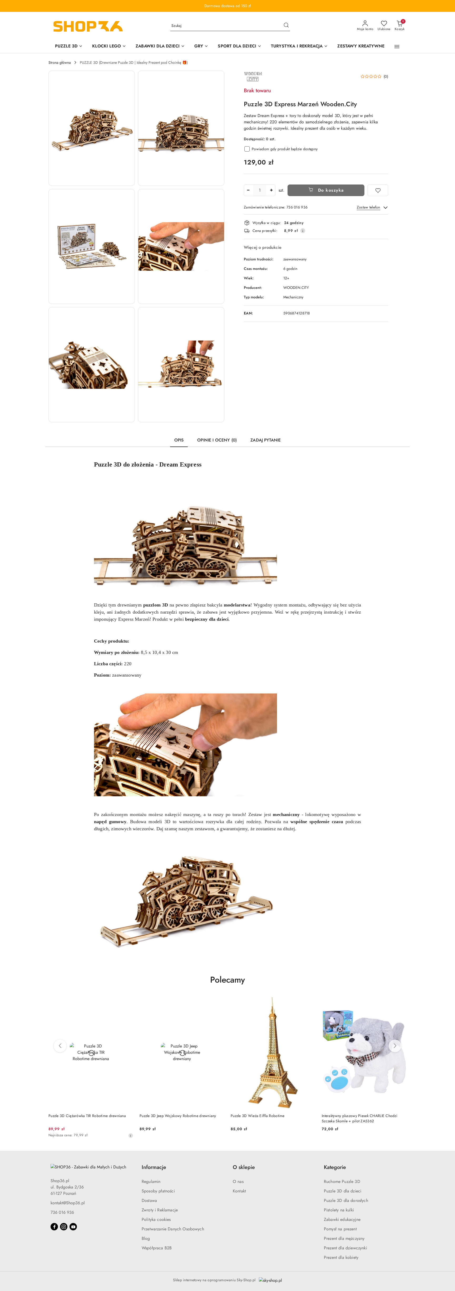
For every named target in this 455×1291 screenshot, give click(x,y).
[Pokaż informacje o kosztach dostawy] (303, 231)
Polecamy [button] (227, 980)
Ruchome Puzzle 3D (342, 1181)
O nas (238, 1181)
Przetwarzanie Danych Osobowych (173, 1229)
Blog (146, 1238)
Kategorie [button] (335, 1167)
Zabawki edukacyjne (342, 1219)
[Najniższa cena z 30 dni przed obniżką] (130, 1135)
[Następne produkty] (395, 1045)
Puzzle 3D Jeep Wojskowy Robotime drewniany (178, 1115)
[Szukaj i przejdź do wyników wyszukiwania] (286, 26)
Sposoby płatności (158, 1191)
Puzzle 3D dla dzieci (342, 1191)
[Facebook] (54, 1226)
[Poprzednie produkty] (60, 1045)
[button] (397, 46)
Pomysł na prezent (340, 1229)
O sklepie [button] (244, 1167)
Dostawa (149, 1200)
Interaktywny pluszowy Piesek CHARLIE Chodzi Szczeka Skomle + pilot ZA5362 (359, 1118)
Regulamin (151, 1181)
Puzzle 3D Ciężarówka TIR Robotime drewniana (87, 1115)
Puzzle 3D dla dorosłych (346, 1200)
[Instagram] (63, 1226)
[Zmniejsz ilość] (248, 190)
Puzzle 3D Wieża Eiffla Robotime (258, 1115)
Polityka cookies (156, 1219)
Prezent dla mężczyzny (344, 1238)
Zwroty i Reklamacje (160, 1210)
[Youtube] (73, 1226)
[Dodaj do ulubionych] (378, 190)
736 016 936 (62, 1212)
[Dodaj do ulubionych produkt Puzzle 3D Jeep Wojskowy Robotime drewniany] (218, 1002)
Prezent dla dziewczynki (345, 1248)
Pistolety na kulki (339, 1210)
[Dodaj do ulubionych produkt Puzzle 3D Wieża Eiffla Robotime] (309, 1002)
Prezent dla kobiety (341, 1257)
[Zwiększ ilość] (271, 190)
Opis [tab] (179, 440)
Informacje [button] (154, 1167)
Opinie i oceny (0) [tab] (217, 440)
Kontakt (239, 1191)
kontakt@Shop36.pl (68, 1203)
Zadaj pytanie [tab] (265, 440)
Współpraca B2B (157, 1248)
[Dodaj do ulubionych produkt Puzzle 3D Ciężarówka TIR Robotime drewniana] (127, 1002)
